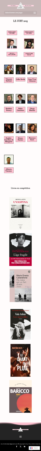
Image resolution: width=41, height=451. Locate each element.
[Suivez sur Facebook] (16, 446)
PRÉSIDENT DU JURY (12, 32)
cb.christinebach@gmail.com (9, 444)
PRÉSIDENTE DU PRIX (29, 32)
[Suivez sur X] (20, 446)
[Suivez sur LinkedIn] (24, 446)
